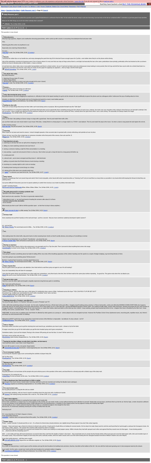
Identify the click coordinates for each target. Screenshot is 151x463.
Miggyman (6, 137)
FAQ (78, 6)
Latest (9, 28)
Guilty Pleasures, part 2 (28, 10)
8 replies (52, 384)
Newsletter (72, 6)
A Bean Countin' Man (9, 240)
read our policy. (109, 1)
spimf (6, 172)
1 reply (34, 69)
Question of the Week (13, 10)
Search (45, 10)
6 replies (29, 365)
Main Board (4, 6)
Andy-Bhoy (6, 376)
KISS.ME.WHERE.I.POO (12, 440)
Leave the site (79, 1)
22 (19, 28)
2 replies (25, 90)
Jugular (5, 90)
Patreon (83, 6)
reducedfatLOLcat (8, 296)
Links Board (13, 6)
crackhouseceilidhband (12, 451)
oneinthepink (7, 248)
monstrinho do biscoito (12, 348)
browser (7, 394)
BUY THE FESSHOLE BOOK (134, 4)
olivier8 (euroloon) (10, 69)
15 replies (31, 52)
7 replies (32, 320)
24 (14, 28)
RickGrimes (6, 337)
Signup (35, 3)
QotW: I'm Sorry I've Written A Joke (29, 6)
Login (30, 3)
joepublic (5, 417)
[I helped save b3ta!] (3, 24)
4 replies (42, 248)
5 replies (30, 83)
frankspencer (7, 113)
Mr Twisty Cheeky (8, 227)
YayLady (5, 52)
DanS (4, 275)
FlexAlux (7, 384)
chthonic (7, 24)
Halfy (4, 285)
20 (23, 28)
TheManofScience (8, 320)
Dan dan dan (7, 126)
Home (3, 10)
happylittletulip (7, 101)
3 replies (29, 113)
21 (21, 28)
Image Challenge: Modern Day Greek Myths (54, 6)
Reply (43, 101)
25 (12, 28)
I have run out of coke (11, 210)
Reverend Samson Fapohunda (12, 187)
